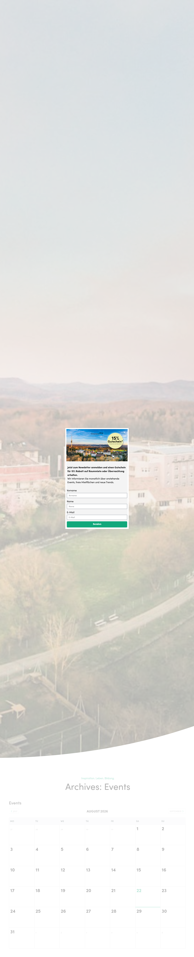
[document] (97, 478)
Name (70, 501)
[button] (124, 432)
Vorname (72, 490)
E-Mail (70, 512)
